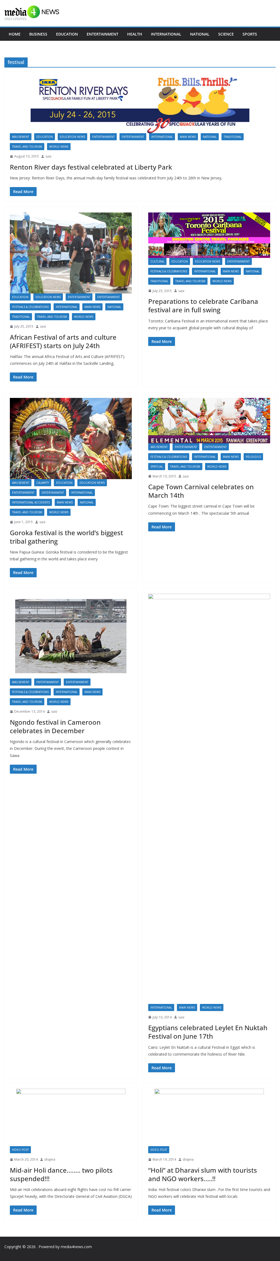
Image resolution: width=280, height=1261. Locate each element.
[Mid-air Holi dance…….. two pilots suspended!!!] (71, 1117)
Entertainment (102, 34)
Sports (250, 34)
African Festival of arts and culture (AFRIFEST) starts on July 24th (63, 341)
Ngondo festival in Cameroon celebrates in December (55, 726)
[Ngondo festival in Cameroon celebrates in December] (71, 636)
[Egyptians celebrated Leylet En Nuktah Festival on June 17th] (209, 799)
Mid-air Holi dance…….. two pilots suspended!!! (61, 1174)
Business (38, 34)
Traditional (232, 137)
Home (15, 34)
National (199, 34)
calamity (42, 483)
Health (134, 34)
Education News (72, 137)
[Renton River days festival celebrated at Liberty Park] (140, 105)
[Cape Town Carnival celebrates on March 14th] (209, 420)
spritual (156, 466)
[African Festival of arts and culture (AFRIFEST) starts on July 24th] (71, 252)
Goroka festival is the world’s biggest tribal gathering (66, 537)
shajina (49, 1159)
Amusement (20, 137)
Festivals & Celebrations (30, 307)
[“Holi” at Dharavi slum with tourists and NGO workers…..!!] (209, 1117)
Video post (20, 1150)
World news (58, 146)
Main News (188, 137)
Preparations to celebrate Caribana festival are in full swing (203, 305)
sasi (48, 156)
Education (67, 34)
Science (226, 34)
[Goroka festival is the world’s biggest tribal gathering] (71, 438)
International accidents (31, 502)
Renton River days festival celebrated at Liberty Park (91, 166)
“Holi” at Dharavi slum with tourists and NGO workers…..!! (202, 1174)
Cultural (157, 261)
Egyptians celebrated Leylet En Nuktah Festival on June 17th (207, 1032)
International (166, 34)
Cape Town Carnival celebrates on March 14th (201, 491)
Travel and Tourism (27, 146)
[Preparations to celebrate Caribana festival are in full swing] (209, 235)
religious (253, 457)
